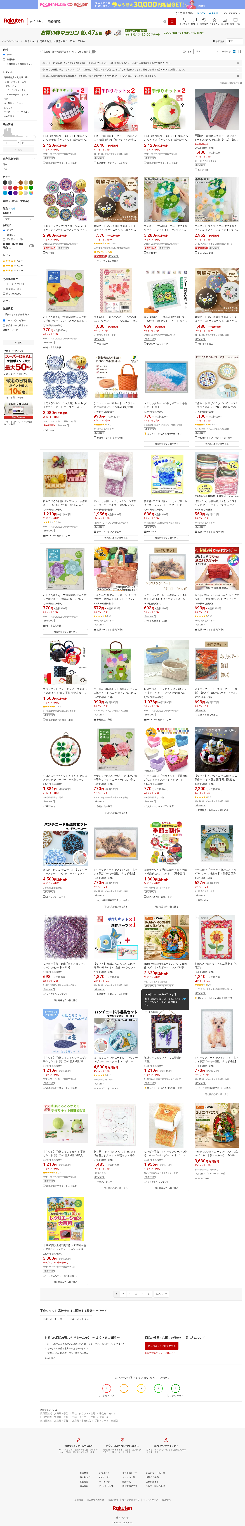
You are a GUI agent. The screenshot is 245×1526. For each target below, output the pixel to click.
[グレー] (10, 182)
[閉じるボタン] (238, 63)
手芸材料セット (107, 1413)
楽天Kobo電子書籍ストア (159, 897)
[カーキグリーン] (31, 182)
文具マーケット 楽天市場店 (110, 438)
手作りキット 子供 (52, 1319)
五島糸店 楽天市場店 (157, 621)
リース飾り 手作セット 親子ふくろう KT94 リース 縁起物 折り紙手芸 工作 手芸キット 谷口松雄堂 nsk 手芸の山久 (216, 873)
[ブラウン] (20, 182)
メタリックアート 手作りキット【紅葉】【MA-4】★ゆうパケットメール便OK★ (216, 693)
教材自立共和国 (53, 347)
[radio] (4, 55)
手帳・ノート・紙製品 (106, 1420)
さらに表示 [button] (9, 116)
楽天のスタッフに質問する (162, 1346)
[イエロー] (26, 188)
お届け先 (7, 213)
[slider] (3, 137)
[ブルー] (5, 193)
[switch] (31, 245)
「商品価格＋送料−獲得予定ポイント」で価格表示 (63, 51)
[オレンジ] (20, 188)
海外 (13, 208)
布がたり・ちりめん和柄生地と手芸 (164, 434)
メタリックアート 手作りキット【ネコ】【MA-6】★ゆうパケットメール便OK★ (166, 599)
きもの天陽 (203, 170)
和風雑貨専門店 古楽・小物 (59, 720)
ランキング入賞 (104, 252)
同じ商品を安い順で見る (166, 444)
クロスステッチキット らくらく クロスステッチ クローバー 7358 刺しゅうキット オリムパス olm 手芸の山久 (65, 779)
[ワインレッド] (10, 188)
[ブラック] (5, 182)
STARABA (152, 253)
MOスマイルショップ (157, 344)
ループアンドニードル (57, 897)
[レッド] (15, 188)
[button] (232, 13)
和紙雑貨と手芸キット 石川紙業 (61, 163)
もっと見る (50, 1358)
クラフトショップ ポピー (109, 532)
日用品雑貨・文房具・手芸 (54, 1413)
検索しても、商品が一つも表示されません (67, 1353)
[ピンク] (5, 188)
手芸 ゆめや (102, 344)
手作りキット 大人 (79, 1319)
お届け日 (7, 225)
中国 (5, 168)
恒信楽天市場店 (205, 344)
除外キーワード (10, 330)
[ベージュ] (26, 182)
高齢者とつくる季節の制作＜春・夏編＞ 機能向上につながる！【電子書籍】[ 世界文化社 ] (166, 873)
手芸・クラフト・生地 (83, 1413)
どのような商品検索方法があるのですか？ (67, 1348)
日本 (5, 164)
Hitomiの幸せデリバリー (58, 536)
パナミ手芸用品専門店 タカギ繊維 (113, 900)
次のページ (161, 1294)
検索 (20, 149)
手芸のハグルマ (104, 1182)
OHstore (50, 253)
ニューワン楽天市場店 (107, 261)
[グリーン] (31, 188)
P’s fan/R (151, 532)
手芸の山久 (51, 806)
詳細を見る (150, 76)
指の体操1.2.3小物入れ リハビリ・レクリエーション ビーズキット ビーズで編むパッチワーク (165, 505)
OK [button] (184, 999)
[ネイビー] (10, 193)
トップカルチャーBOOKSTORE (61, 1276)
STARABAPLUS (205, 253)
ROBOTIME (203, 1178)
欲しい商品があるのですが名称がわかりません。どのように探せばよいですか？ (86, 1344)
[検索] (172, 21)
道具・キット (106, 1417)
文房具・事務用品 (81, 1420)
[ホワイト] (15, 182)
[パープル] (15, 193)
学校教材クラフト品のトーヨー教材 (215, 438)
